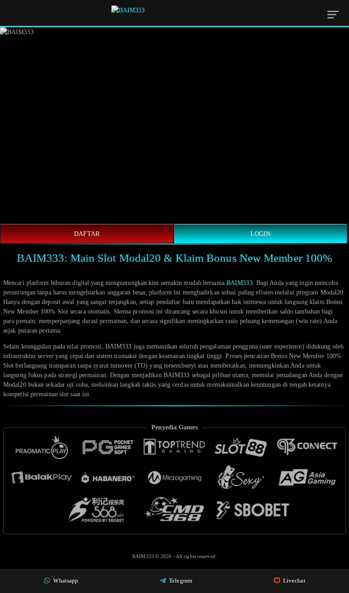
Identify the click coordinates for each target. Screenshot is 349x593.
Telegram (180, 580)
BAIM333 (239, 282)
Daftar (87, 233)
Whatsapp (65, 580)
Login (260, 233)
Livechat (293, 580)
